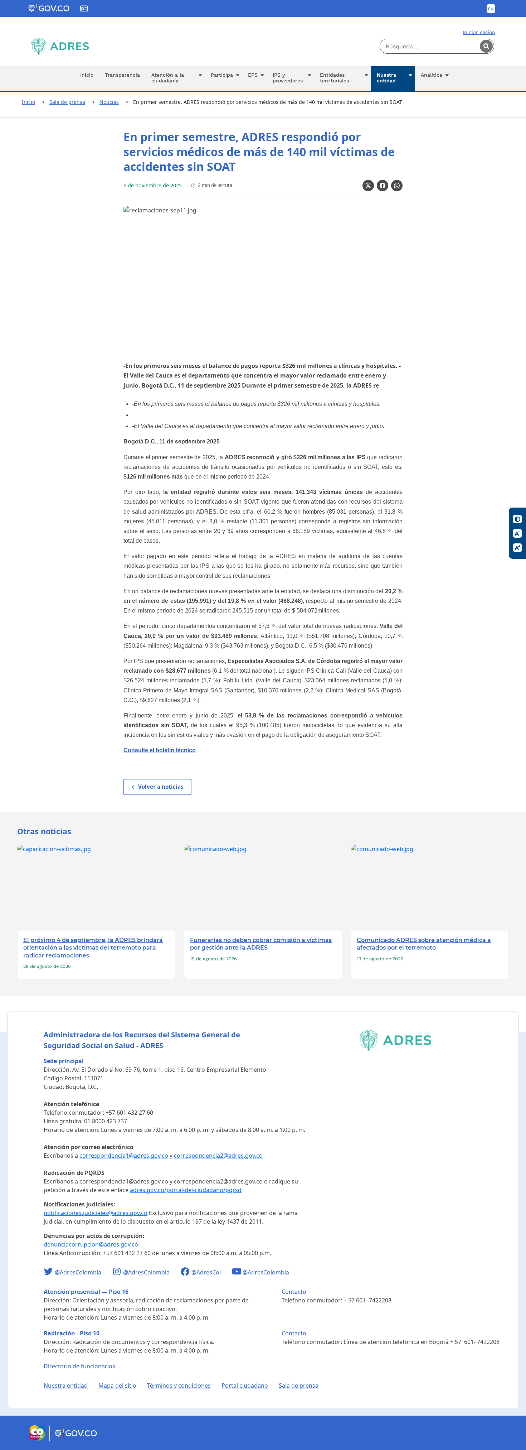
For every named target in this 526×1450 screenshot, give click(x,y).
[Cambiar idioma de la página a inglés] (491, 8)
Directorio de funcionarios (79, 1366)
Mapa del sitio (117, 1385)
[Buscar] (486, 46)
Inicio (28, 102)
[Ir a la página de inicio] (60, 46)
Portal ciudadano (244, 1385)
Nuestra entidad (66, 1385)
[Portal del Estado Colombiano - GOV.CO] (49, 8)
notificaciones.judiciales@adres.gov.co (95, 1213)
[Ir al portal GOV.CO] (76, 1439)
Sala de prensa (67, 102)
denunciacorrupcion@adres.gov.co (91, 1244)
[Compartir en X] (368, 185)
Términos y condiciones (179, 1385)
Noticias (109, 102)
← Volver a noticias (157, 786)
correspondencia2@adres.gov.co (218, 1155)
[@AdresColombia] (49, 1272)
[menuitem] (86, 78)
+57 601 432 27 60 (129, 1113)
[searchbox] (437, 46)
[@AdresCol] (185, 1272)
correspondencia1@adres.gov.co (123, 1155)
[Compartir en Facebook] (382, 185)
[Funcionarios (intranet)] (84, 8)
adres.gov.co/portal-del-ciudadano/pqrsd (186, 1190)
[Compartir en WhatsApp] (397, 185)
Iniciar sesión (479, 32)
